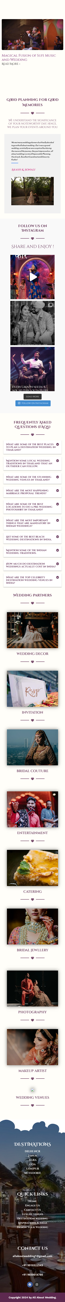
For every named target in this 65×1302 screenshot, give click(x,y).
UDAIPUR (32, 1169)
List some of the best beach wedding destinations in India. (29, 538)
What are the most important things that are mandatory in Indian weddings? (28, 523)
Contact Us (32, 1210)
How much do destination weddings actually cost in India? (31, 565)
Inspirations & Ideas (32, 1223)
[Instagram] (50, 294)
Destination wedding (32, 1218)
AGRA (33, 1160)
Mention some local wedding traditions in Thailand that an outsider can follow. (29, 463)
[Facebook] (30, 1284)
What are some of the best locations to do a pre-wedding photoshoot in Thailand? (29, 506)
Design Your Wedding (32, 1227)
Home (33, 1201)
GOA (32, 1164)
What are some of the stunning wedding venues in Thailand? (28, 478)
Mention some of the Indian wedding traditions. (26, 552)
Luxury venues (32, 1214)
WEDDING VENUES (32, 1097)
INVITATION (32, 712)
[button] (32, 447)
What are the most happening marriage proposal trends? (27, 492)
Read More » (11, 64)
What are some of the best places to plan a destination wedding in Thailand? (31, 447)
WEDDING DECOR (32, 653)
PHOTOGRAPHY (32, 1012)
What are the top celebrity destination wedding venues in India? (29, 580)
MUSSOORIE (32, 1173)
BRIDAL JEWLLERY (32, 950)
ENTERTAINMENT (32, 833)
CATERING (32, 891)
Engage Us (32, 1205)
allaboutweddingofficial (32, 258)
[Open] (32, 277)
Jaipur (32, 1156)
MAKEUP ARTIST (32, 1070)
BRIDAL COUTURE (32, 771)
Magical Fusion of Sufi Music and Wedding (29, 57)
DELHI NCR (32, 1151)
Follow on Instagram (35, 403)
